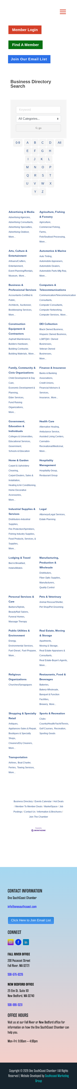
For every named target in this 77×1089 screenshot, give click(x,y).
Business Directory (23, 801)
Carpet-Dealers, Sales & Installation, (21, 478)
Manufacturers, (47, 582)
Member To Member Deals (28, 806)
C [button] (42, 142)
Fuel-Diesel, (15, 650)
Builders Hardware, (18, 344)
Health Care (46, 421)
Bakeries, (44, 684)
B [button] (35, 142)
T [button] (50, 175)
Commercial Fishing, (49, 227)
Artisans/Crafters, (17, 261)
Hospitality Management (47, 463)
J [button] (34, 159)
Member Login (25, 30)
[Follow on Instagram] (11, 942)
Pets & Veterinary (50, 596)
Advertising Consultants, (21, 222)
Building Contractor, (19, 349)
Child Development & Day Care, (22, 380)
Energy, (12, 641)
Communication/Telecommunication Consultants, (57, 297)
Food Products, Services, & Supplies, (22, 541)
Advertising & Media (21, 211)
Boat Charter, (24, 762)
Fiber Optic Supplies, (50, 577)
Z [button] (43, 191)
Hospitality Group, (48, 470)
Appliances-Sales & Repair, (22, 728)
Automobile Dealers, (49, 266)
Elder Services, (16, 397)
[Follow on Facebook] (18, 942)
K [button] (42, 159)
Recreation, (60, 728)
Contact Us (29, 811)
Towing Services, (25, 767)
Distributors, (45, 573)
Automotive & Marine (52, 250)
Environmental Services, (21, 645)
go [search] (39, 127)
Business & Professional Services (22, 287)
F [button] (35, 150)
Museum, (13, 275)
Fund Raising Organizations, (16, 405)
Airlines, (13, 762)
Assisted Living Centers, (51, 436)
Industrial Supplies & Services (22, 511)
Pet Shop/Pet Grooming (51, 607)
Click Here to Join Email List (31, 920)
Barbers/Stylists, (17, 607)
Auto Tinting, (45, 256)
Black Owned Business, (51, 329)
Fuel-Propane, (29, 650)
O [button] (43, 167)
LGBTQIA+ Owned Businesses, (48, 341)
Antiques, (13, 723)
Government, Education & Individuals (17, 426)
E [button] (28, 150)
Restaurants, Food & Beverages (52, 677)
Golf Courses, (46, 728)
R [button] (35, 175)
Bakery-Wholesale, (49, 689)
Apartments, (45, 641)
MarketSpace (51, 806)
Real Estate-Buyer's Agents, (53, 660)
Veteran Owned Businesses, (47, 351)
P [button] (50, 167)
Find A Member (25, 45)
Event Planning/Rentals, (21, 271)
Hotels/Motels (15, 568)
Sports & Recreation (52, 713)
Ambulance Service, (49, 431)
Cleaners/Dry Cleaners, (21, 743)
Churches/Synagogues (20, 684)
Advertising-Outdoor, (19, 232)
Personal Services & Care (21, 599)
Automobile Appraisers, (51, 261)
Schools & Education (19, 451)
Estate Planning (47, 519)
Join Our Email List (29, 59)
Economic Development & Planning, (22, 390)
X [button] (51, 183)
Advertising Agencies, (19, 217)
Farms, (42, 232)
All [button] (59, 142)
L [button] (49, 159)
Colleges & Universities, (21, 436)
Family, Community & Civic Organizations (22, 370)
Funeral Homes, (17, 616)
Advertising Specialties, (20, 227)
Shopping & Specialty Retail (22, 716)
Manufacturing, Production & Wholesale (49, 562)
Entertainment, (16, 266)
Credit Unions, (46, 383)
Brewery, (43, 704)
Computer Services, (49, 314)
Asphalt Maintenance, (20, 339)
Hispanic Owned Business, (53, 334)
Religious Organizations (18, 677)
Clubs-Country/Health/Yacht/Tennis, (54, 721)
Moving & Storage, (48, 645)
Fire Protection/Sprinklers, (22, 529)
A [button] (28, 142)
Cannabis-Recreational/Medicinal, (51, 444)
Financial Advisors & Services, (49, 390)
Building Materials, (18, 353)
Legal (43, 509)
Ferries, (12, 767)
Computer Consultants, (51, 305)
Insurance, (44, 397)
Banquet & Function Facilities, (49, 697)
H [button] (50, 150)
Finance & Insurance (52, 367)
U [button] (27, 183)
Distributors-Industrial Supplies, (19, 521)
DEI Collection (48, 323)
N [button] (35, 167)
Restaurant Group (48, 475)
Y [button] (35, 191)
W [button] (42, 183)
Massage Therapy (18, 621)
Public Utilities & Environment (19, 633)
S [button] (43, 175)
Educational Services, (20, 441)
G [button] (42, 150)
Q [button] (28, 175)
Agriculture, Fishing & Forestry (52, 214)
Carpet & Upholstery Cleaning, (19, 468)
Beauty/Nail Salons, (19, 612)
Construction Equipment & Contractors (17, 328)
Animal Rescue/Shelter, (51, 602)
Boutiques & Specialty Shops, (20, 736)
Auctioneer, (25, 305)
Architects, (14, 305)
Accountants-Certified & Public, (21, 297)
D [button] (50, 142)
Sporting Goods (47, 733)
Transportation (18, 757)
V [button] (35, 183)
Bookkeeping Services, (20, 310)
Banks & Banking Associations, (48, 375)
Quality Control (47, 587)
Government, (15, 446)
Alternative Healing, (49, 426)
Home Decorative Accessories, (17, 492)
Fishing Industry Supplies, (22, 534)
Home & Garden (19, 460)
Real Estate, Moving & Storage (52, 633)
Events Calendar (43, 801)
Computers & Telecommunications (52, 287)
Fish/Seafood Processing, (52, 236)
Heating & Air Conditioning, (22, 485)
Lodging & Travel (19, 557)
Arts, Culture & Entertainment (18, 253)
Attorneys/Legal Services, (52, 514)
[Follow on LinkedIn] (26, 942)
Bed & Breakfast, (17, 563)
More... (12, 236)
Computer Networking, (50, 310)
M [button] (27, 167)
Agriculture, (45, 222)
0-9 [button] (18, 142)
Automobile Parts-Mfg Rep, (53, 271)
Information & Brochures (49, 811)
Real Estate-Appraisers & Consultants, (52, 653)
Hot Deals (58, 801)
